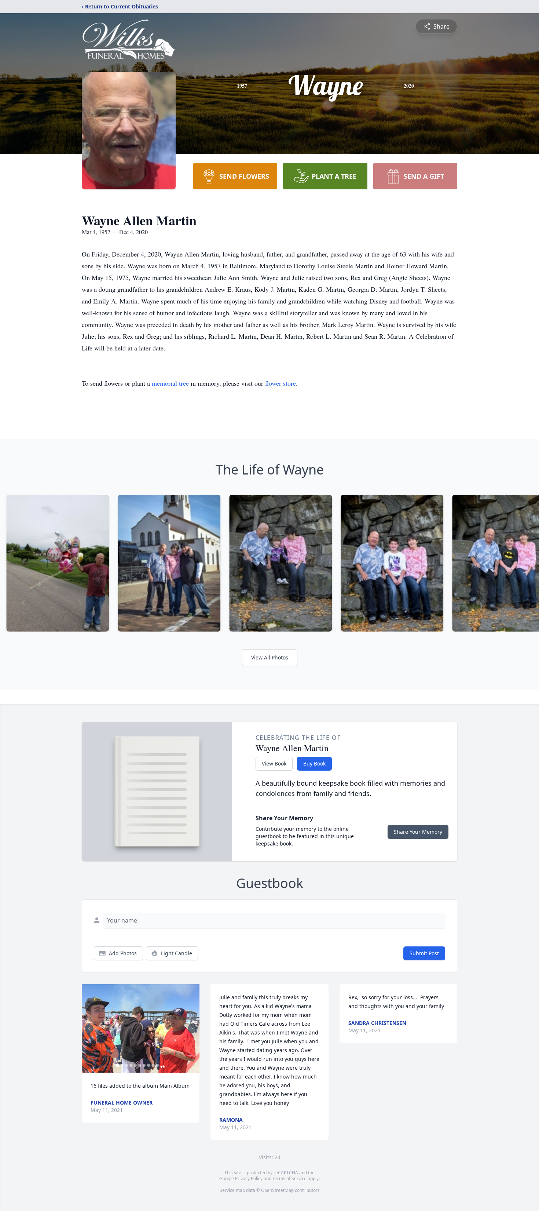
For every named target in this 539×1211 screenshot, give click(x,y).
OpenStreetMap (277, 1190)
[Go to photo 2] (122, 1065)
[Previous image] (89, 1028)
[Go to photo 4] (130, 1065)
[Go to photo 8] (148, 1065)
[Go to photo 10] (157, 1065)
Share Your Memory (418, 831)
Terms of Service (289, 1178)
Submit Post (424, 953)
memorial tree (170, 383)
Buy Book (314, 763)
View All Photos (269, 657)
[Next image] (192, 1028)
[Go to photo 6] (139, 1065)
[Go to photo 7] (144, 1065)
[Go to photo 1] (118, 1065)
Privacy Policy (249, 1178)
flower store (280, 383)
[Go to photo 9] (152, 1065)
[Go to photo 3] (126, 1065)
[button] (140, 1028)
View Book (274, 763)
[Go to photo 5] (135, 1065)
